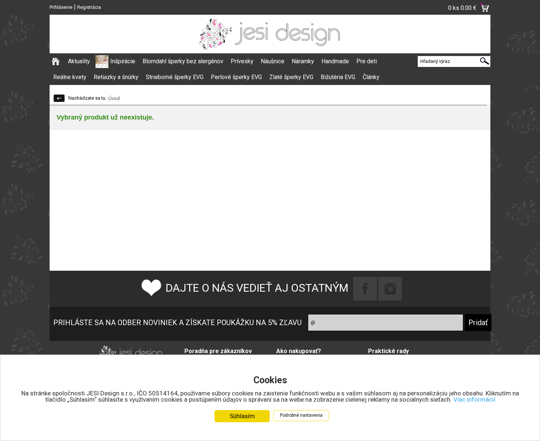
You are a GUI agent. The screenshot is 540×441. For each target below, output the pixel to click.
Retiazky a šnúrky (116, 77)
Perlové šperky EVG (236, 77)
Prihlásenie (61, 7)
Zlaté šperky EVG (291, 77)
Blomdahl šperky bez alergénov (183, 61)
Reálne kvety (69, 77)
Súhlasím (242, 416)
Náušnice (272, 61)
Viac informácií (474, 399)
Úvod (114, 98)
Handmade (335, 61)
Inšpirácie (122, 61)
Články (371, 77)
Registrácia (89, 7)
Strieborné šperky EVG (175, 77)
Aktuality (79, 61)
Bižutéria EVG (338, 77)
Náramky (303, 61)
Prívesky (242, 61)
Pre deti (366, 61)
